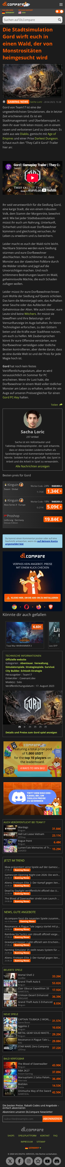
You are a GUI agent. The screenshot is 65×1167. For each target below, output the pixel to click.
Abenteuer (26, 663)
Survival (49, 667)
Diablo (24, 134)
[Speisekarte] (60, 5)
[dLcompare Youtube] (46, 1161)
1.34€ (53, 491)
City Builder (12, 670)
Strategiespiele (34, 667)
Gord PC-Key (11, 397)
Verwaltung (41, 663)
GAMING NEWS (18, 102)
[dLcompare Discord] (56, 1161)
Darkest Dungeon (46, 138)
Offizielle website (16, 659)
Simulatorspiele (15, 667)
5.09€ (53, 507)
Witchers (30, 314)
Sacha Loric (36, 102)
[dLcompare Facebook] (18, 1161)
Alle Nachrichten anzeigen (33, 466)
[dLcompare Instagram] (28, 1161)
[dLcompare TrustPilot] (37, 1161)
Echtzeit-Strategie (31, 670)
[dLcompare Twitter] (9, 1161)
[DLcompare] (32, 1129)
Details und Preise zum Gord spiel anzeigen (31, 732)
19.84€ (52, 519)
